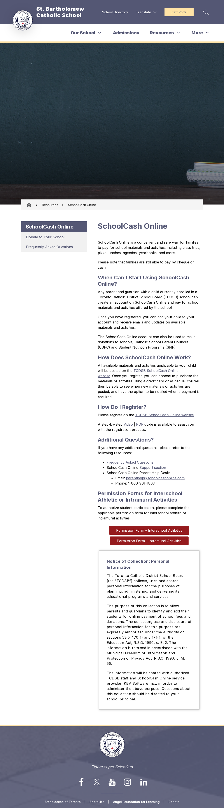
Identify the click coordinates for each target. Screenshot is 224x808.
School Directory (115, 12)
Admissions (126, 32)
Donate (174, 802)
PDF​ (139, 424)
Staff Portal (179, 12)
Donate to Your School (45, 237)
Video (128, 424)
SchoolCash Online (82, 205)
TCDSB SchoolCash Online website (164, 415)
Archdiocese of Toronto (63, 802)
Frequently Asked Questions (49, 247)
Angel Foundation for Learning (136, 802)
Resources (162, 32)
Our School (83, 32)
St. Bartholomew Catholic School (29, 205)
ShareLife (96, 802)
